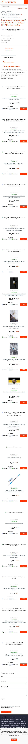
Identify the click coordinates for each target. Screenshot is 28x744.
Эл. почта (3, 681)
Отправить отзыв (6, 712)
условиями (11, 706)
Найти (25, 6)
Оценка (3, 698)
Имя (2, 676)
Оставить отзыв (8, 50)
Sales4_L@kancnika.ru (17, 727)
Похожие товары (8, 62)
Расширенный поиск (22, 8)
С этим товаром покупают (11, 66)
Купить (23, 108)
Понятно (14, 739)
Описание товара (8, 58)
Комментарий (4, 686)
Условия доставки (9, 48)
